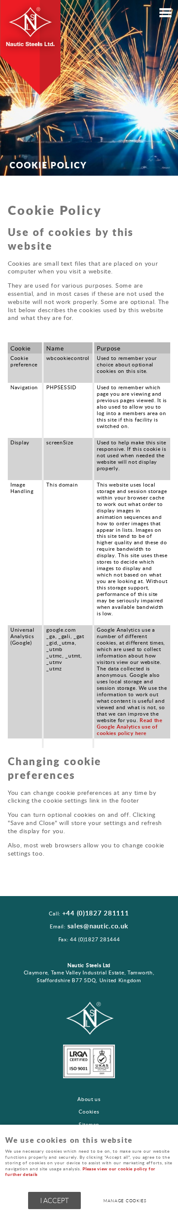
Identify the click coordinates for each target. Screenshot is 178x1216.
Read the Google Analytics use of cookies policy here (129, 727)
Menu (165, 14)
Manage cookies (124, 1200)
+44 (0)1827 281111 (95, 913)
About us (89, 1099)
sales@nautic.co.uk (97, 926)
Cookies (89, 1111)
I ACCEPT (54, 1200)
